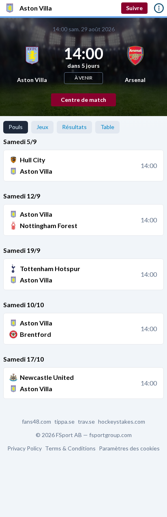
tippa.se (64, 421)
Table (107, 126)
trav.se (86, 421)
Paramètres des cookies (129, 448)
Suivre (134, 7)
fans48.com (36, 421)
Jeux (42, 126)
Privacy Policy (24, 448)
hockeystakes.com (121, 421)
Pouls (16, 126)
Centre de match (83, 99)
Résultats (74, 126)
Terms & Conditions (70, 448)
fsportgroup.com (110, 434)
